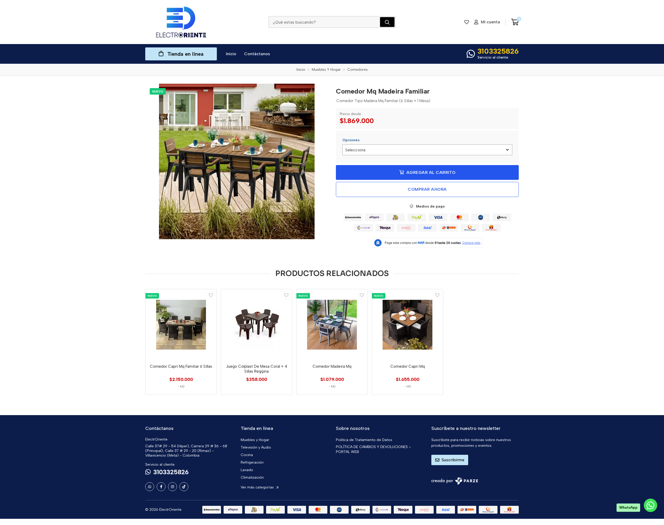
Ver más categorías (258, 487)
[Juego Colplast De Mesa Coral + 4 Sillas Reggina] (256, 324)
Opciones (350, 140)
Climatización (252, 477)
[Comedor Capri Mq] (407, 324)
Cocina (247, 455)
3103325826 (498, 51)
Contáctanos (257, 53)
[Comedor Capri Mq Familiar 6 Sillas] (181, 324)
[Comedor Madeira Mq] (332, 324)
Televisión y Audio (256, 447)
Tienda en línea (185, 54)
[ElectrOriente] (181, 22)
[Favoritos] (466, 22)
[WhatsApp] (149, 486)
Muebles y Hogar (255, 440)
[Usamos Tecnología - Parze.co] (454, 481)
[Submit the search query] (387, 22)
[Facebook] (161, 486)
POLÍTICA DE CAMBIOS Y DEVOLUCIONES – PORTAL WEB (373, 449)
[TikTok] (183, 486)
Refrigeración (252, 462)
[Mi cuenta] (211, 295)
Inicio (231, 53)
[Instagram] (172, 486)
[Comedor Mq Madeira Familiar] (237, 161)
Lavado (247, 470)
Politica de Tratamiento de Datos (364, 440)
